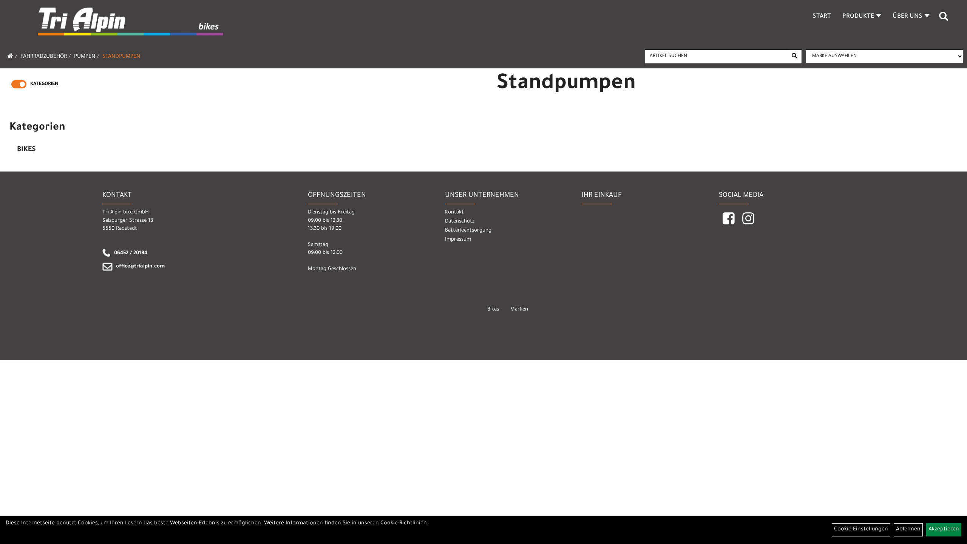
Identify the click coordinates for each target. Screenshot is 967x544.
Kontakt (454, 212)
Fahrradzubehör (43, 57)
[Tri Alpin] (131, 23)
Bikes (26, 150)
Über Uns (907, 16)
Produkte (858, 16)
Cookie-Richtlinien (403, 524)
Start (822, 16)
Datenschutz (459, 221)
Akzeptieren (943, 530)
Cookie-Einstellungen (861, 530)
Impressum (458, 240)
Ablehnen (908, 530)
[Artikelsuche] (943, 19)
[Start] (10, 57)
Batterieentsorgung (468, 230)
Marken (519, 309)
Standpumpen (121, 57)
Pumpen (84, 57)
